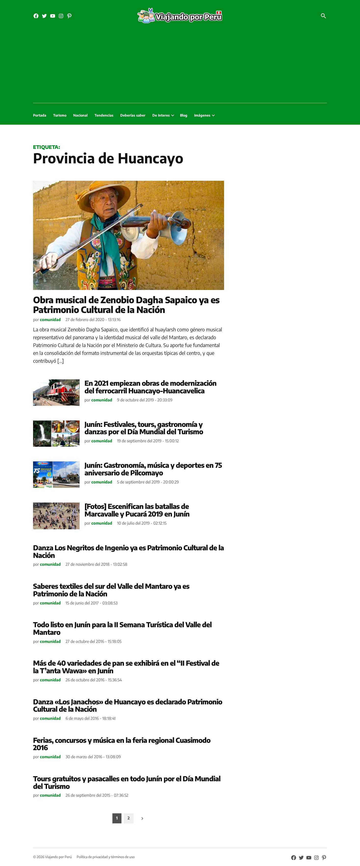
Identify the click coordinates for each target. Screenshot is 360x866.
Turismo (59, 115)
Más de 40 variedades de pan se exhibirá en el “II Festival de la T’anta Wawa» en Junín (126, 667)
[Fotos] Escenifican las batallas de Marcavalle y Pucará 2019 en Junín (137, 510)
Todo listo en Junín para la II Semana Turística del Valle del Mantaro (122, 628)
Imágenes (202, 115)
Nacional (80, 115)
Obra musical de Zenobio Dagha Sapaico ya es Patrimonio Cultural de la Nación (126, 304)
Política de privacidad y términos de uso (106, 857)
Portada (39, 115)
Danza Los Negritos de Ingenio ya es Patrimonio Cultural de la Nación (128, 551)
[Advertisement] (180, 66)
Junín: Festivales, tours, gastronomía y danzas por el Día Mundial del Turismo (143, 428)
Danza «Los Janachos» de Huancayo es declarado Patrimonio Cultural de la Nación (127, 705)
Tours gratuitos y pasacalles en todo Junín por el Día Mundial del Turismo (126, 782)
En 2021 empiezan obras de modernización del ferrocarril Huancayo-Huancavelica (150, 387)
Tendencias (104, 115)
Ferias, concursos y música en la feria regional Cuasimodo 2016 (121, 744)
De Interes (161, 115)
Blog (183, 115)
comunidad (50, 319)
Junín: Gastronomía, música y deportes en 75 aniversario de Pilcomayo (153, 469)
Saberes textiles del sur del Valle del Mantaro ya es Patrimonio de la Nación (111, 590)
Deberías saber (132, 115)
